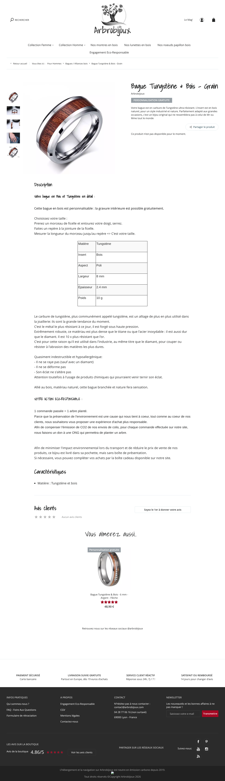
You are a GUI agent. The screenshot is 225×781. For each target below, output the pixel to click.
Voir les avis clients (81, 752)
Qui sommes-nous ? (18, 704)
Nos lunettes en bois (137, 45)
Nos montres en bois (104, 45)
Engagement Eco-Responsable (109, 52)
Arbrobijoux (138, 93)
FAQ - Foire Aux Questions (21, 710)
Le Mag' (188, 19)
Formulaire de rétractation (22, 715)
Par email (202, 127)
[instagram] (206, 749)
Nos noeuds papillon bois (174, 45)
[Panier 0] (213, 20)
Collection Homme (71, 45)
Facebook (193, 127)
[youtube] (198, 749)
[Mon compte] (202, 20)
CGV (62, 710)
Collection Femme (39, 45)
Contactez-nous (69, 721)
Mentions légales (70, 715)
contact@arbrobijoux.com (129, 707)
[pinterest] (206, 741)
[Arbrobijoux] (112, 19)
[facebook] (198, 741)
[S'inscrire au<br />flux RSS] (198, 756)
